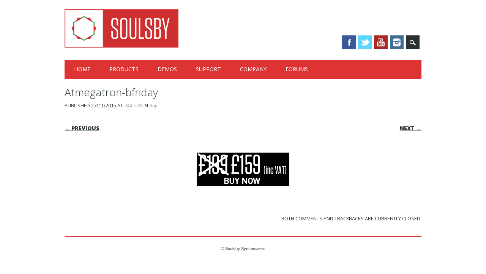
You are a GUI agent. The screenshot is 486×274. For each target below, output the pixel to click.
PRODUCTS (124, 69)
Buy (153, 105)
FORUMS (297, 69)
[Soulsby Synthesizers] (121, 46)
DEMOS (167, 69)
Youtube (381, 42)
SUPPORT (208, 69)
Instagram (397, 42)
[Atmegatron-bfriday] (243, 193)
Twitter (365, 42)
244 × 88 (133, 105)
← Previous (82, 128)
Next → (410, 128)
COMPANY (253, 69)
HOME (82, 69)
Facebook (349, 42)
